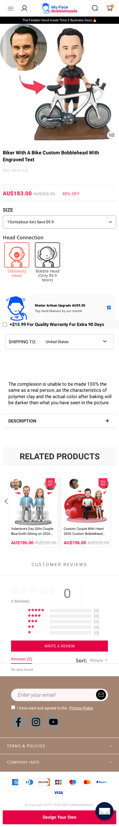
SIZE (8, 210)
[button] (5, 512)
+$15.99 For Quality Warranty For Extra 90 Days (57, 324)
